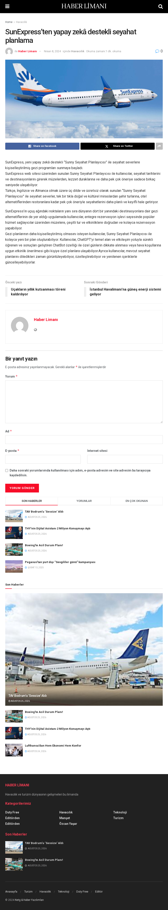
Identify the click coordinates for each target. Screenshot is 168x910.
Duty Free (12, 812)
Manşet (64, 818)
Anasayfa (11, 891)
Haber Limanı (27, 51)
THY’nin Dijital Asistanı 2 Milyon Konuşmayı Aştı (57, 528)
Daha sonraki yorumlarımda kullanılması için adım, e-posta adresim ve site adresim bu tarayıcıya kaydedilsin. (80, 473)
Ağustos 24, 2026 (36, 751)
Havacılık (21, 22)
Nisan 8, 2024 (52, 51)
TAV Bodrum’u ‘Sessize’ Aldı (44, 511)
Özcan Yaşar (68, 823)
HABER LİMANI (84, 6)
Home (8, 22)
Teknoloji (120, 812)
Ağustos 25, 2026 (20, 701)
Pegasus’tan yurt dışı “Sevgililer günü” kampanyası (60, 562)
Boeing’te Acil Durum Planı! (44, 545)
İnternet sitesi (97, 450)
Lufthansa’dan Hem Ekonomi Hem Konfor (53, 745)
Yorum (11, 376)
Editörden (12, 818)
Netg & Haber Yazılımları (29, 899)
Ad (8, 431)
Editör (99, 891)
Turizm (118, 818)
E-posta (12, 451)
